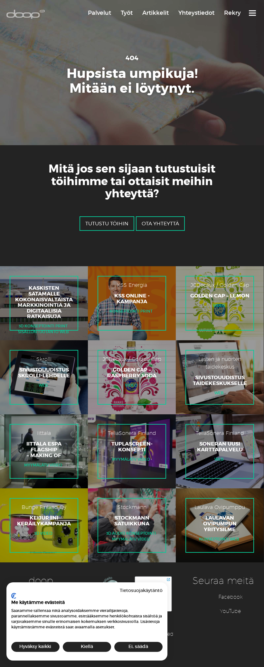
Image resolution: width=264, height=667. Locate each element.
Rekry (232, 12)
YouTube (230, 611)
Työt (127, 12)
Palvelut (99, 12)
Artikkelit (155, 12)
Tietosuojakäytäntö (141, 590)
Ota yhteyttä (160, 224)
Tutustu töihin (106, 224)
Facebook (230, 597)
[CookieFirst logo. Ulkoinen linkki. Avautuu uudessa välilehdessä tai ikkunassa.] (13, 596)
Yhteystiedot (196, 12)
